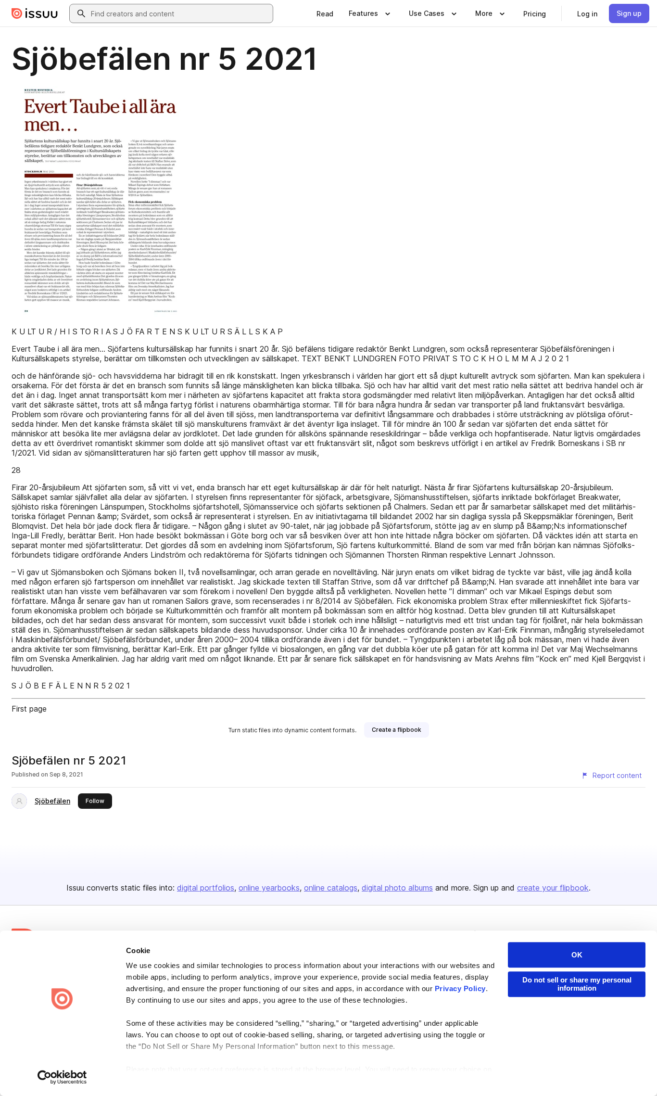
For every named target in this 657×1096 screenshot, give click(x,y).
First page (29, 709)
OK (576, 955)
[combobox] (180, 13)
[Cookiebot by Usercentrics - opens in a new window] (62, 1077)
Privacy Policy (460, 988)
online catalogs (330, 887)
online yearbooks (269, 887)
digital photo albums (397, 887)
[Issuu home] (35, 13)
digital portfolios (205, 887)
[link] (325, 13)
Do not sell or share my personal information (577, 984)
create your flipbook (553, 887)
